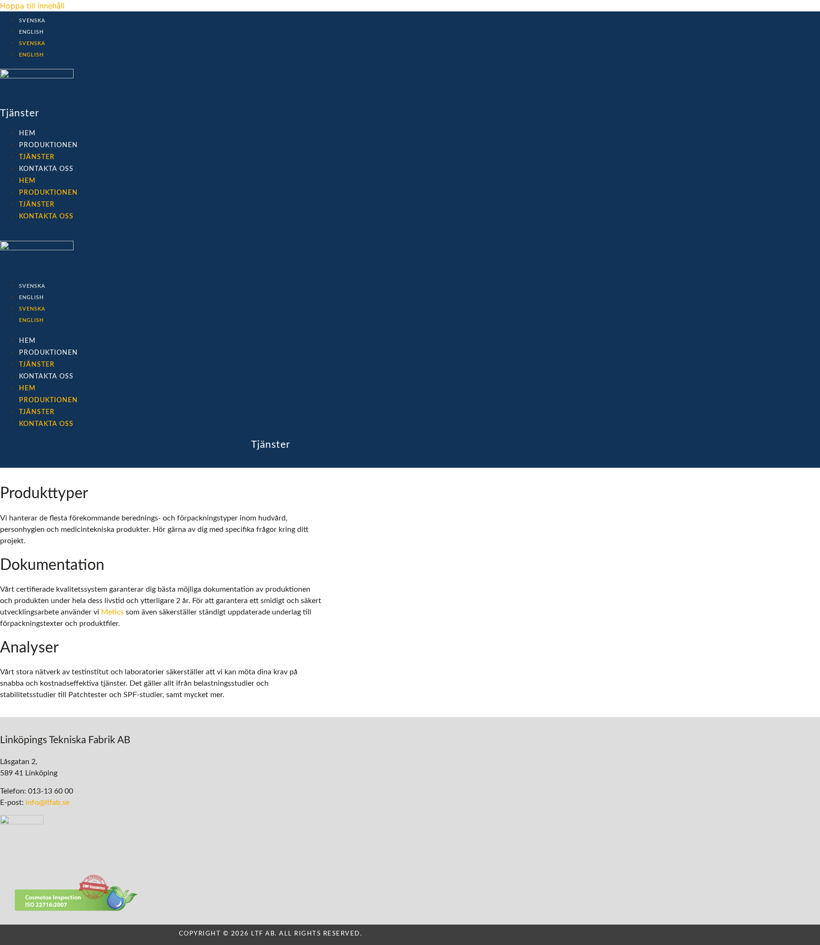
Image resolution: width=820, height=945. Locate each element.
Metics (112, 612)
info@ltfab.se (47, 802)
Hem (27, 133)
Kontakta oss (46, 169)
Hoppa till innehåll (32, 5)
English (31, 32)
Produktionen (48, 145)
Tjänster (37, 157)
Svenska (32, 20)
